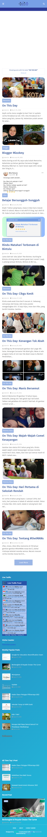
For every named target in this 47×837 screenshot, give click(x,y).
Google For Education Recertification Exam (27, 655)
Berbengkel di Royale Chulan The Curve (26, 665)
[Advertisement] (23, 41)
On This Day (9, 105)
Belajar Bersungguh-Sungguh (21, 200)
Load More (23, 562)
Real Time (13, 635)
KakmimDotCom (7, 593)
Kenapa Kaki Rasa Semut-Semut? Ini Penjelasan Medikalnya (25, 725)
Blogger (5, 148)
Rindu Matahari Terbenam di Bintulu (20, 247)
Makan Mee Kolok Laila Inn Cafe (15, 597)
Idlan (5, 195)
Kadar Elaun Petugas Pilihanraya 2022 (25, 695)
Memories (6, 100)
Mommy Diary (8, 431)
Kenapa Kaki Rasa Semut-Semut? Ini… (13, 617)
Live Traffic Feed (14, 583)
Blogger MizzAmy (13, 153)
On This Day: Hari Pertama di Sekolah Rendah (20, 489)
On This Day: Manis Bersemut (20, 388)
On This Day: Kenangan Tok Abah (23, 341)
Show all (23, 73)
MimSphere (16, 675)
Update (14, 685)
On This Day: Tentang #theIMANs (23, 538)
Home (14, 828)
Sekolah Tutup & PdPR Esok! (22, 704)
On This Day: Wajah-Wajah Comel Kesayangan (23, 437)
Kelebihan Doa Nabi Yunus (21, 775)
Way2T (16, 832)
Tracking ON (20, 635)
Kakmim (6, 110)
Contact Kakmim (30, 828)
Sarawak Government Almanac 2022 (25, 785)
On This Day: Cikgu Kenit (17, 293)
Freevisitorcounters (9, 645)
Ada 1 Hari (15, 714)
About (21, 828)
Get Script (7, 635)
